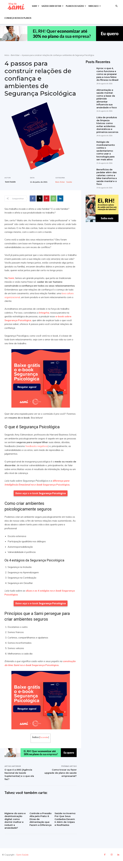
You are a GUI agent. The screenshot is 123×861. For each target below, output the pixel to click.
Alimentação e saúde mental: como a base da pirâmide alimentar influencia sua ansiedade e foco (106, 99)
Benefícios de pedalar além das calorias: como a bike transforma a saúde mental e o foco (106, 177)
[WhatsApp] (53, 198)
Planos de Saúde (75, 6)
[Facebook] (33, 198)
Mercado (93, 6)
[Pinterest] (47, 198)
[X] (40, 198)
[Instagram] (111, 854)
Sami (34, 6)
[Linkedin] (60, 198)
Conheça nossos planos (17, 18)
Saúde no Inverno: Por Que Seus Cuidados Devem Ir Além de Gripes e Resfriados (65, 819)
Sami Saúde (10, 182)
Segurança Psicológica (56, 484)
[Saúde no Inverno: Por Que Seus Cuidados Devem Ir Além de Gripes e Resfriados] (66, 804)
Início (6, 55)
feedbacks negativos (37, 446)
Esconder (44, 737)
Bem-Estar (15, 55)
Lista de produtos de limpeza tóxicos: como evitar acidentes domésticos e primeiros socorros (107, 124)
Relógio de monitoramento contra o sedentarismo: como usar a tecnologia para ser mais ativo (105, 151)
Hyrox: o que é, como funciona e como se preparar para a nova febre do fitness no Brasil (107, 74)
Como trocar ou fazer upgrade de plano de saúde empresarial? (60, 772)
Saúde (69, 182)
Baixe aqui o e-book (40, 493)
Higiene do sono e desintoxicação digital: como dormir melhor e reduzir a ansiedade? (15, 820)
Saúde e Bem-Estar (51, 6)
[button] (116, 6)
